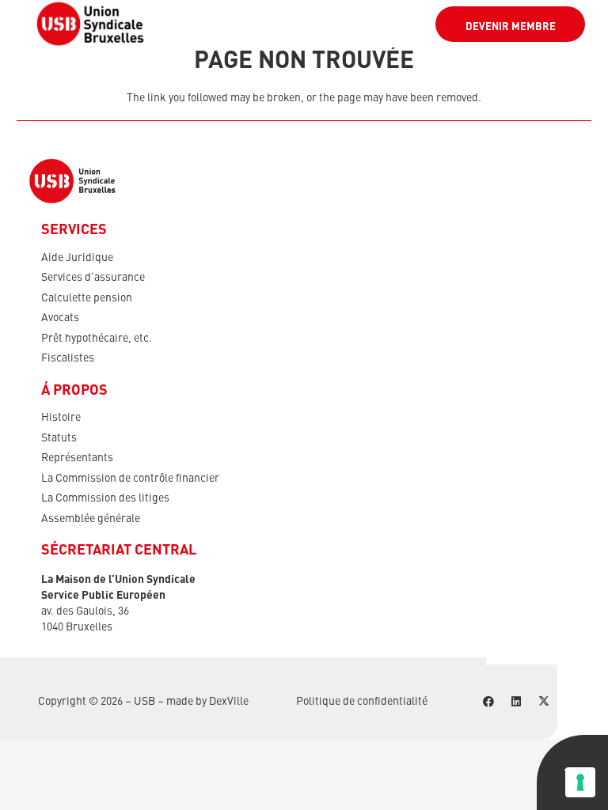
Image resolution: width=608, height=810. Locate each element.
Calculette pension (86, 298)
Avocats (60, 318)
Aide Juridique (77, 257)
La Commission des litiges (105, 498)
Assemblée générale (90, 518)
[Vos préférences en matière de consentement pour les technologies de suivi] (580, 782)
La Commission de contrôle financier (130, 478)
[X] (543, 702)
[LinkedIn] (516, 702)
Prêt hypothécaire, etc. (96, 338)
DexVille (229, 701)
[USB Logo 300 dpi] (90, 23)
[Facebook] (488, 702)
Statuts (59, 438)
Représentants (77, 458)
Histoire (61, 417)
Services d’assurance (93, 277)
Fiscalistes (67, 358)
